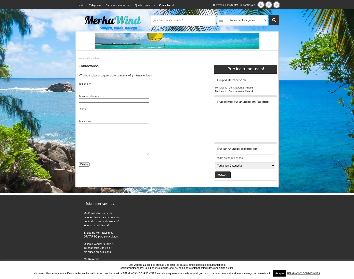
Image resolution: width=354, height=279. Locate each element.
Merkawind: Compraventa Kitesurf (234, 91)
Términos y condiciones (117, 192)
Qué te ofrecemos (145, 5)
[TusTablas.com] (177, 41)
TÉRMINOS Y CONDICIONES (303, 273)
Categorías (95, 5)
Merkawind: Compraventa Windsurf (234, 87)
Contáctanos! (166, 5)
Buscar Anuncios (274, 20)
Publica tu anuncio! (245, 69)
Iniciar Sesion (247, 5)
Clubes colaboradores (118, 5)
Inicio (81, 5)
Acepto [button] (279, 273)
